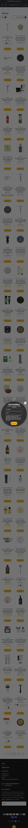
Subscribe (14, 423)
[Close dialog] (25, 403)
